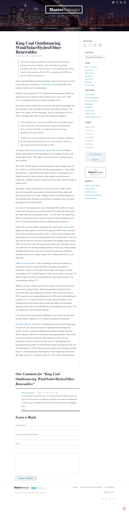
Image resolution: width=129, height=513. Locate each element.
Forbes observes (24, 324)
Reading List (73, 28)
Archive (95, 160)
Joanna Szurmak (89, 85)
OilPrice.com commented (25, 263)
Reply (23, 409)
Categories (50, 28)
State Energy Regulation (92, 98)
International (88, 107)
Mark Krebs (88, 82)
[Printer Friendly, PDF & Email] (100, 45)
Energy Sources (89, 110)
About (31, 28)
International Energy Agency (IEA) (42, 150)
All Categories (95, 154)
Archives (95, 28)
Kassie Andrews (89, 73)
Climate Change (89, 94)
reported (66, 227)
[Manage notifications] (124, 508)
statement (22, 207)
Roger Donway (89, 70)
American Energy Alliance (92, 185)
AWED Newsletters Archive (93, 117)
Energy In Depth (90, 189)
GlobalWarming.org (90, 192)
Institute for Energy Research (93, 195)
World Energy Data (48, 84)
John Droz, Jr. (89, 76)
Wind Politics (89, 104)
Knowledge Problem (91, 198)
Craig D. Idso (89, 79)
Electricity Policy (90, 114)
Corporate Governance (91, 101)
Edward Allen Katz (27, 393)
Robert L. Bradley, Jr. (91, 67)
